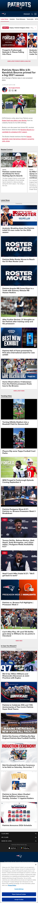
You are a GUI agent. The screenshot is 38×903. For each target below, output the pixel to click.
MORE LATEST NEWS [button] (19, 390)
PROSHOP (27, 14)
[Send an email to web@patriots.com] (15, 90)
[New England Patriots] (19, 856)
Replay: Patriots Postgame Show (19, 27)
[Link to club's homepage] (3, 13)
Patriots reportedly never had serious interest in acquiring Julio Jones (18, 139)
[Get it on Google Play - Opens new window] (25, 849)
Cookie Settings (19, 889)
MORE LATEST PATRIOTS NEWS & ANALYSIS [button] (19, 61)
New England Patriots (14, 87)
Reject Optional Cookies (19, 894)
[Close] (36, 865)
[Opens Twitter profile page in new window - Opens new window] (13, 90)
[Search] (32, 14)
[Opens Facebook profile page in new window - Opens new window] (10, 90)
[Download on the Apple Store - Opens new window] (12, 848)
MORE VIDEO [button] (19, 640)
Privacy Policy (12, 885)
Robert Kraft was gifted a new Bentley (14, 120)
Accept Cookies (19, 899)
